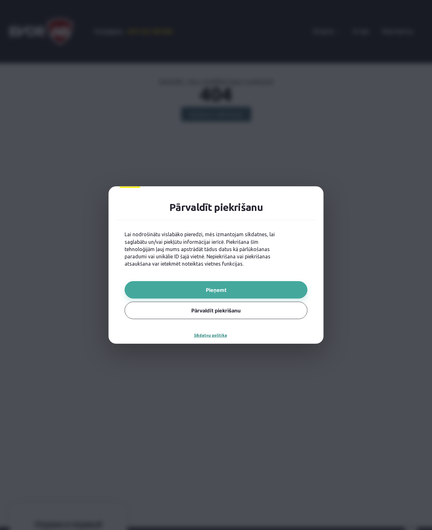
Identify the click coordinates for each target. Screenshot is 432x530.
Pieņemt (216, 290)
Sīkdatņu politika (210, 335)
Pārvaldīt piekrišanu (216, 310)
